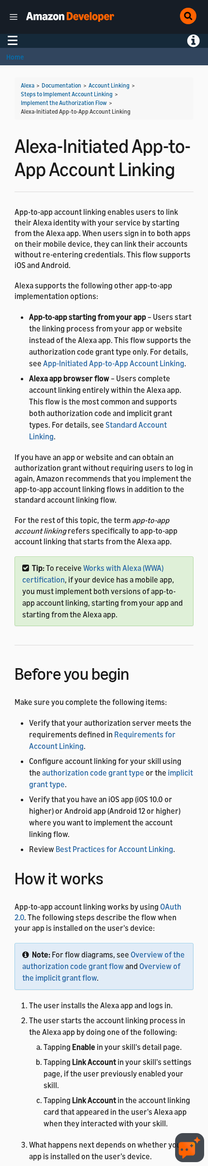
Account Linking (109, 85)
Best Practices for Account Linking (114, 849)
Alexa (27, 85)
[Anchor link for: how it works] (112, 876)
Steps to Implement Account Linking (67, 94)
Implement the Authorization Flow (64, 102)
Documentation (61, 85)
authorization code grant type (93, 772)
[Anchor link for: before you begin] (137, 672)
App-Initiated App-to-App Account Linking (113, 363)
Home (15, 57)
